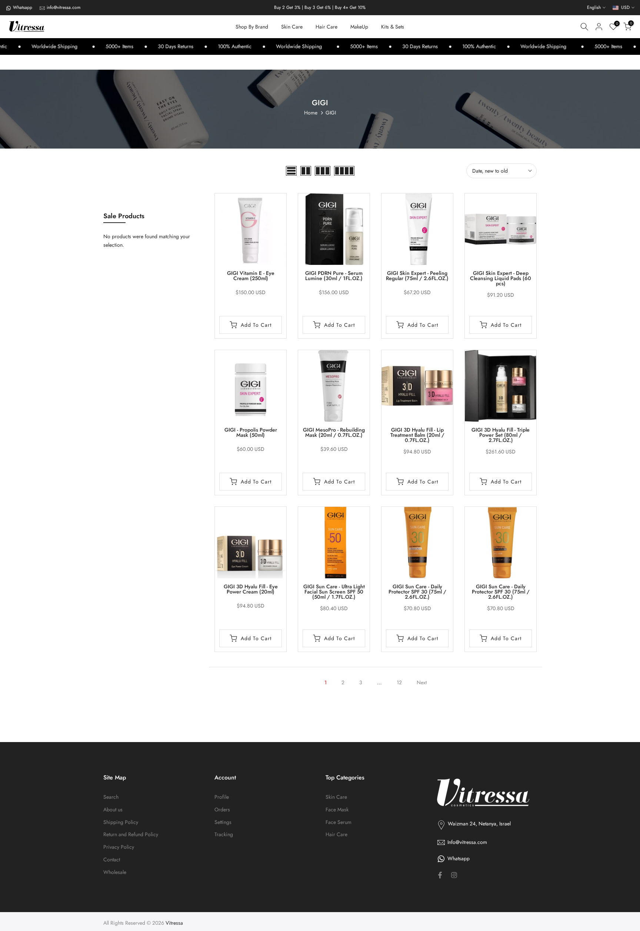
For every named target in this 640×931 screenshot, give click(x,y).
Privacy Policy (118, 847)
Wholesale (114, 872)
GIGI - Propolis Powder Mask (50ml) (250, 432)
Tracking (223, 834)
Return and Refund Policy (130, 834)
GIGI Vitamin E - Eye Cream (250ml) (250, 275)
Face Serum (338, 822)
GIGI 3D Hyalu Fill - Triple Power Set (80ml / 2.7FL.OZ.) (500, 435)
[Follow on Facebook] (440, 875)
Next (422, 682)
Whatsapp (22, 7)
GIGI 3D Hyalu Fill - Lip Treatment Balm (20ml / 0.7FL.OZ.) (417, 435)
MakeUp (359, 26)
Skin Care (292, 26)
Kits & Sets (392, 26)
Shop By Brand (252, 26)
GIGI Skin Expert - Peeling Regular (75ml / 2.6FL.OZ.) (417, 275)
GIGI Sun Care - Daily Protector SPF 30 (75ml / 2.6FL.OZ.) (417, 592)
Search (111, 797)
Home (310, 112)
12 (399, 682)
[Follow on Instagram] (454, 875)
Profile (221, 797)
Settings (222, 822)
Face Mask (337, 809)
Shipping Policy (120, 822)
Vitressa (174, 923)
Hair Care (326, 26)
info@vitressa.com (63, 7)
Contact (111, 859)
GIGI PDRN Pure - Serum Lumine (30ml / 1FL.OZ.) (334, 275)
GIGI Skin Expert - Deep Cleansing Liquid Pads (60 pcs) (500, 278)
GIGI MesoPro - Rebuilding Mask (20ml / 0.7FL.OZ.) (334, 432)
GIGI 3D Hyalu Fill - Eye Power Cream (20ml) (251, 589)
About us (113, 809)
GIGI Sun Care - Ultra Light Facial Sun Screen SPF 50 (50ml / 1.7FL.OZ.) (334, 592)
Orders (222, 809)
